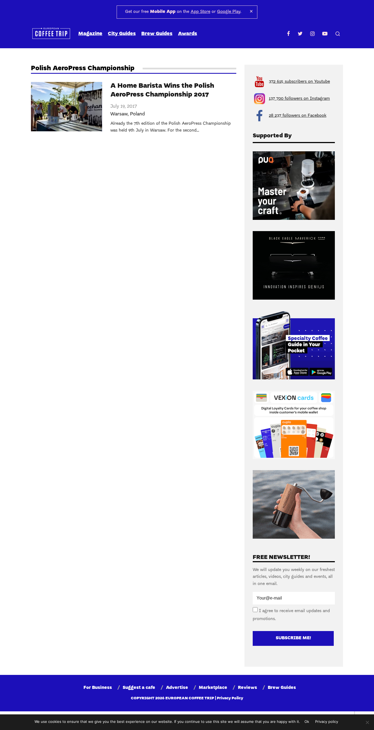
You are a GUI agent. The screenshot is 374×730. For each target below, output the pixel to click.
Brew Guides (156, 34)
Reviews (247, 688)
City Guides (122, 34)
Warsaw (119, 114)
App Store (200, 12)
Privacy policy (326, 721)
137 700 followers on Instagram (299, 98)
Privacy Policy (230, 698)
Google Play (228, 12)
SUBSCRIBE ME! (293, 638)
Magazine (90, 34)
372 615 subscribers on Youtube (299, 81)
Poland (137, 114)
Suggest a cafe (139, 688)
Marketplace (213, 688)
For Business (98, 688)
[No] (367, 722)
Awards (187, 34)
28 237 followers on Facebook (297, 115)
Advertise (177, 688)
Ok (306, 721)
